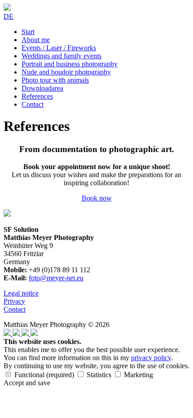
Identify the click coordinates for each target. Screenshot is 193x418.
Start (28, 31)
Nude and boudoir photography (66, 72)
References (37, 96)
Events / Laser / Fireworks (59, 48)
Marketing (137, 375)
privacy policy (151, 357)
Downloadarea (42, 88)
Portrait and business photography (70, 64)
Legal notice (21, 293)
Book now (97, 198)
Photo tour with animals (55, 80)
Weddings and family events (61, 56)
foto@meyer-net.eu (56, 278)
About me (36, 40)
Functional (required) (44, 375)
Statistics (99, 375)
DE (8, 16)
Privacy (14, 301)
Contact (33, 104)
